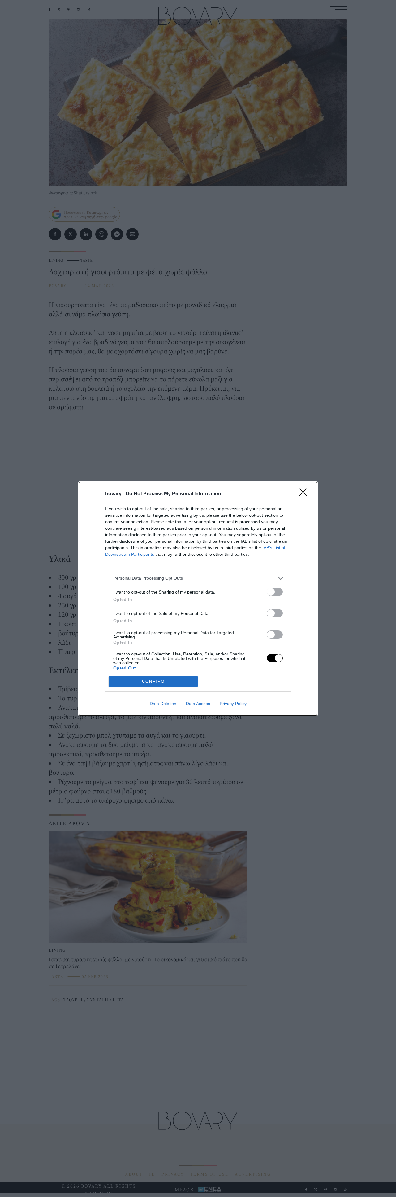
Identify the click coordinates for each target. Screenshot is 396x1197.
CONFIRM (153, 681)
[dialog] (198, 598)
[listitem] (198, 578)
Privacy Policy (233, 703)
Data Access (198, 703)
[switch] (275, 592)
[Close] (305, 494)
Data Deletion (163, 703)
